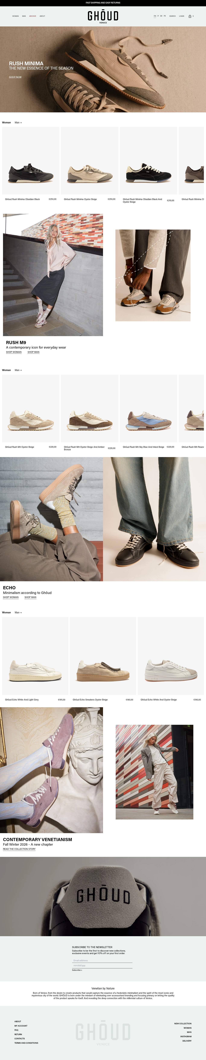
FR (165, 16)
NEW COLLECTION (183, 1024)
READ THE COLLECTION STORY (19, 849)
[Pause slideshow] (1, 27)
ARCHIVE (32, 16)
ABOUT (42, 16)
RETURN (18, 1035)
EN (155, 16)
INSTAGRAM (186, 1037)
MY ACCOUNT (20, 1026)
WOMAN (15, 16)
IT (158, 16)
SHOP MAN (33, 352)
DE (161, 16)
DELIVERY (187, 1041)
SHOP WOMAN (14, 352)
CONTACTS (19, 1039)
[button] (191, 16)
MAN (24, 16)
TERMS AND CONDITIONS (26, 1043)
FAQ (16, 1030)
